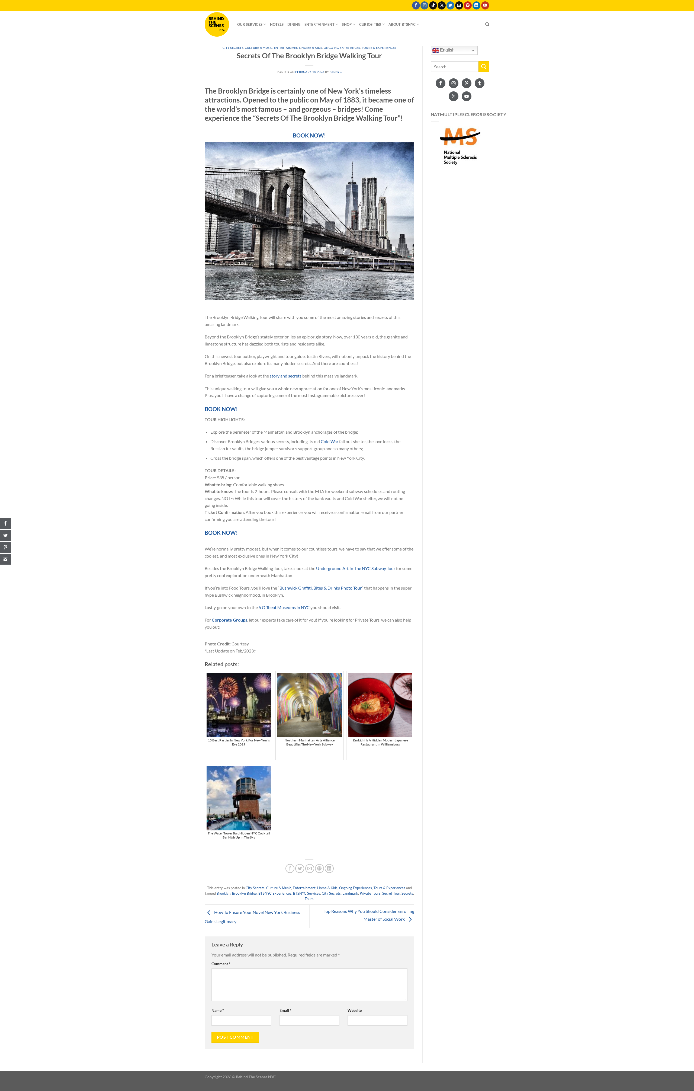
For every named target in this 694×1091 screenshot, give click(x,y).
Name (217, 1010)
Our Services (249, 24)
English (447, 50)
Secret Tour (391, 893)
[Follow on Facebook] (416, 5)
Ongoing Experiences (342, 47)
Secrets (407, 893)
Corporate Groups (229, 619)
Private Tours (370, 893)
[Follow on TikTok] (433, 5)
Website (355, 1010)
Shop (347, 24)
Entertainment (319, 24)
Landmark (350, 893)
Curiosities (370, 24)
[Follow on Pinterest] (468, 5)
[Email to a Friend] (309, 868)
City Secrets (233, 47)
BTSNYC (336, 71)
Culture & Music (258, 47)
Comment (220, 963)
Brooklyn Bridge (244, 893)
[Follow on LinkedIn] (476, 5)
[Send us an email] (459, 5)
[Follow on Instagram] (424, 5)
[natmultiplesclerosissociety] (460, 146)
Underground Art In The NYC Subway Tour (355, 568)
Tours (309, 899)
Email (285, 1010)
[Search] (487, 24)
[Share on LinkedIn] (329, 868)
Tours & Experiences (378, 47)
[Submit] (483, 66)
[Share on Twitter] (299, 868)
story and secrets (285, 375)
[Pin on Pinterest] (319, 868)
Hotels (277, 24)
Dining (294, 24)
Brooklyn (223, 893)
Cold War (329, 441)
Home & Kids (311, 47)
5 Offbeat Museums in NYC (284, 607)
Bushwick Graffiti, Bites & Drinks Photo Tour (320, 587)
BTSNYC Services (306, 893)
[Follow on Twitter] (450, 5)
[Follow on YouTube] (485, 5)
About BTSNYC (402, 24)
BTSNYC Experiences (274, 893)
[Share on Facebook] (289, 868)
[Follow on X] (442, 5)
